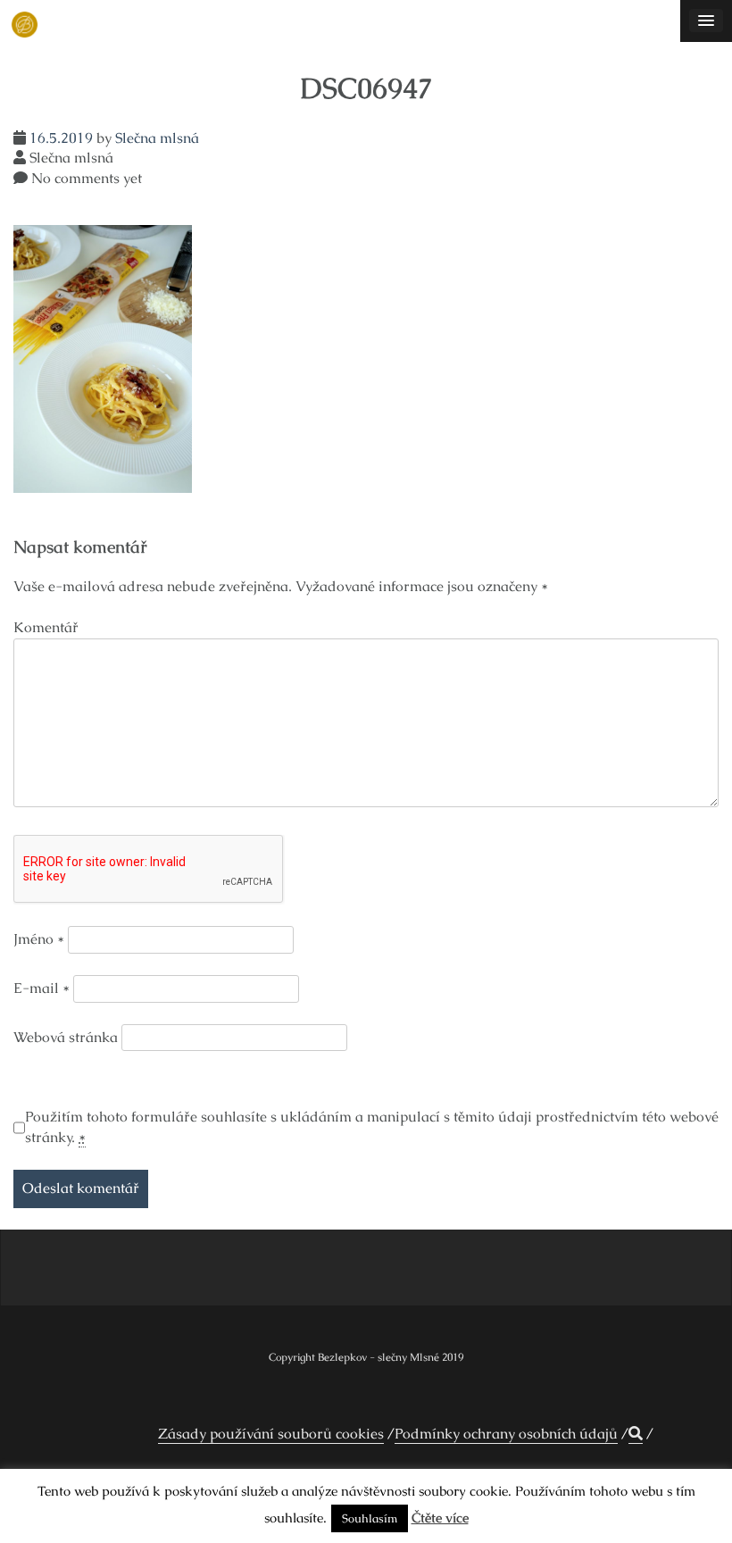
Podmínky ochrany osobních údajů (506, 1433)
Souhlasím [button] (369, 1518)
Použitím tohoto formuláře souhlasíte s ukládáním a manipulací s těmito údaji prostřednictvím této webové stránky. (372, 1127)
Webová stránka (65, 1037)
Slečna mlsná (157, 138)
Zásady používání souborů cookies (271, 1433)
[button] (635, 1434)
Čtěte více (440, 1517)
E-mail (41, 988)
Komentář (46, 627)
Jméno (38, 939)
